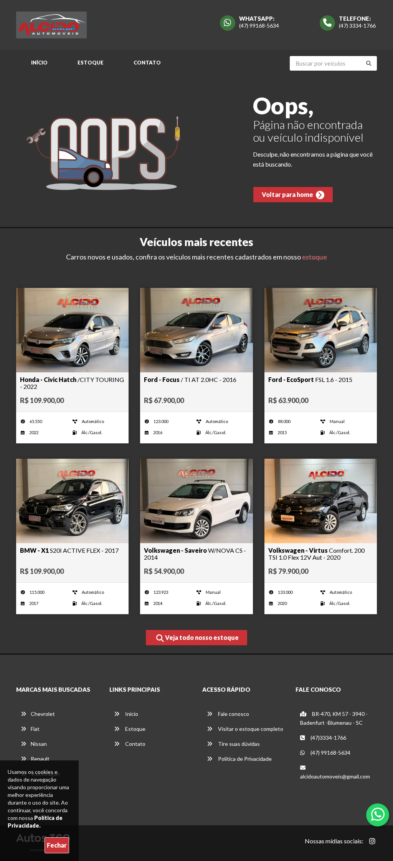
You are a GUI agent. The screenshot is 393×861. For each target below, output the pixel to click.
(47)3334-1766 (327, 737)
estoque (314, 257)
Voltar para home (288, 194)
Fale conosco (233, 714)
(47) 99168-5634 (259, 25)
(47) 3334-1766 (357, 25)
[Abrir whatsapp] (378, 814)
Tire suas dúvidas (238, 743)
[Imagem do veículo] (72, 330)
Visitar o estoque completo (250, 728)
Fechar (57, 845)
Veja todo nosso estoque (201, 637)
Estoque (91, 62)
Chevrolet (43, 714)
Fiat (35, 728)
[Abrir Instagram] (372, 841)
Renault (40, 758)
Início (39, 62)
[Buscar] (369, 63)
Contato (147, 62)
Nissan (39, 743)
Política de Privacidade (244, 758)
